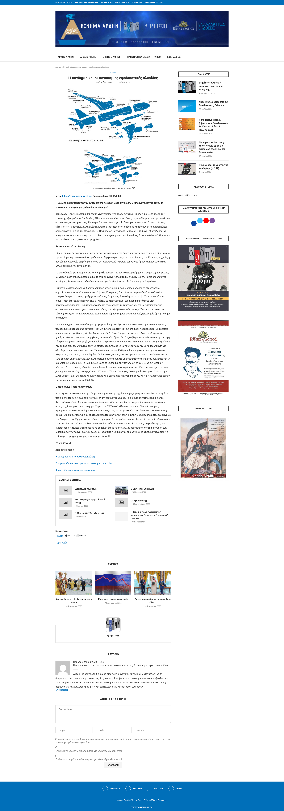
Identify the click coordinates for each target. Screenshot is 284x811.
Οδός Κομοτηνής (139, 501)
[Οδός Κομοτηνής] (121, 502)
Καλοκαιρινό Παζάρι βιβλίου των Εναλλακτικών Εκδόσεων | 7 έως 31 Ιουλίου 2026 (213, 124)
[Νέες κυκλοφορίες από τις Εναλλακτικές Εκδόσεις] (187, 106)
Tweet (60, 535)
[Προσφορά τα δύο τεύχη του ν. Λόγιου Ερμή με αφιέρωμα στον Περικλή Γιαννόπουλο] (187, 147)
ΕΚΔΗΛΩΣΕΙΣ (174, 57)
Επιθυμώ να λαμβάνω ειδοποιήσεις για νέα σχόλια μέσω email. (89, 751)
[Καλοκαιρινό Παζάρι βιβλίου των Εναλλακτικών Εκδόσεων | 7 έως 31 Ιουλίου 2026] (187, 124)
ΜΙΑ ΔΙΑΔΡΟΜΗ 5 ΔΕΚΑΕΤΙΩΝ (86, 2)
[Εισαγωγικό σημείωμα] (65, 490)
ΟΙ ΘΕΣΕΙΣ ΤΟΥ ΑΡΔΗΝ (63, 2)
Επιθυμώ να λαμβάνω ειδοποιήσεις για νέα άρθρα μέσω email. (88, 759)
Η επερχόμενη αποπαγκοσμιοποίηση (75, 456)
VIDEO (157, 57)
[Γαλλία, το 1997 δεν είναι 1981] (65, 514)
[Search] (227, 57)
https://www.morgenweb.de (77, 196)
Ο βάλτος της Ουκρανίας (142, 489)
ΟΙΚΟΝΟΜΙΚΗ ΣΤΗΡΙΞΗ (154, 2)
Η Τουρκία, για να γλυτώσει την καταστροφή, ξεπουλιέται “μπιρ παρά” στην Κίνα (149, 515)
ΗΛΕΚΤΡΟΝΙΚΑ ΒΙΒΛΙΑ (138, 57)
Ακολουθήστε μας (187, 195)
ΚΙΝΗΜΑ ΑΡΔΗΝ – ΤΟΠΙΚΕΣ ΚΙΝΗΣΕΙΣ (115, 2)
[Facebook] (222, 2)
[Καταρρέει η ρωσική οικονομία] (113, 583)
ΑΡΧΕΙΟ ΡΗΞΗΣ (88, 57)
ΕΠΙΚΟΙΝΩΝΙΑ (137, 2)
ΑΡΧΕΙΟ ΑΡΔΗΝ (66, 57)
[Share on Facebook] (110, 553)
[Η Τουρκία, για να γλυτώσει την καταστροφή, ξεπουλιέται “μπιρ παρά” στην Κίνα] (121, 516)
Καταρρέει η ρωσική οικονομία (113, 599)
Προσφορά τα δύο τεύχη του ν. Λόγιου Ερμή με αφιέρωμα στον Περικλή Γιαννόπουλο (212, 147)
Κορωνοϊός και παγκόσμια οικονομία (75, 470)
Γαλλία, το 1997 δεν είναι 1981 (89, 513)
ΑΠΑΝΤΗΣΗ (61, 690)
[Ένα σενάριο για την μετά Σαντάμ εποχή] (65, 502)
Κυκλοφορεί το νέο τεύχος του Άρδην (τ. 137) (213, 167)
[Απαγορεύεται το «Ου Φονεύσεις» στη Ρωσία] (73, 583)
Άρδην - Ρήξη (106, 82)
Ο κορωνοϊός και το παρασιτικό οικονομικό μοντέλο (83, 463)
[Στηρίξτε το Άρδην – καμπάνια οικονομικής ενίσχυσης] (187, 87)
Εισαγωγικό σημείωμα (85, 489)
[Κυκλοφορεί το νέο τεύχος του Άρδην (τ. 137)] (187, 169)
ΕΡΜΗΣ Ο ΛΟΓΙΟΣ (111, 57)
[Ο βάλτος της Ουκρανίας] (121, 490)
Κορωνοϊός (61, 542)
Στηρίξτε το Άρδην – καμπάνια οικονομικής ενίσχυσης (211, 86)
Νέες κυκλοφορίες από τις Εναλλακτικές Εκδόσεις (213, 104)
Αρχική (58, 67)
